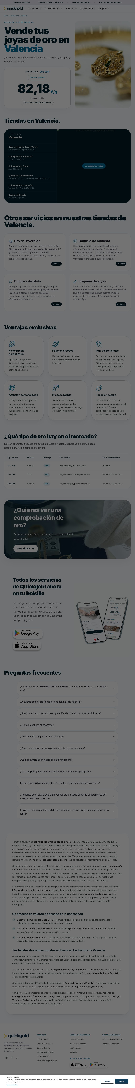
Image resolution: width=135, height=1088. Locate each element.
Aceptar (121, 1081)
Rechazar (107, 1081)
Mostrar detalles (12, 1085)
